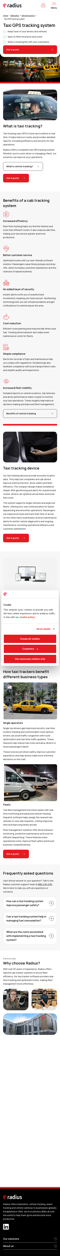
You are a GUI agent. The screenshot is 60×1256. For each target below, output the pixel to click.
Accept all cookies (30, 638)
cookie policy (27, 617)
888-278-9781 (45, 884)
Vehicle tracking (28, 15)
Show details (43, 629)
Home (5, 15)
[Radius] (12, 5)
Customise (28, 648)
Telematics (14, 15)
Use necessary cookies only (30, 659)
